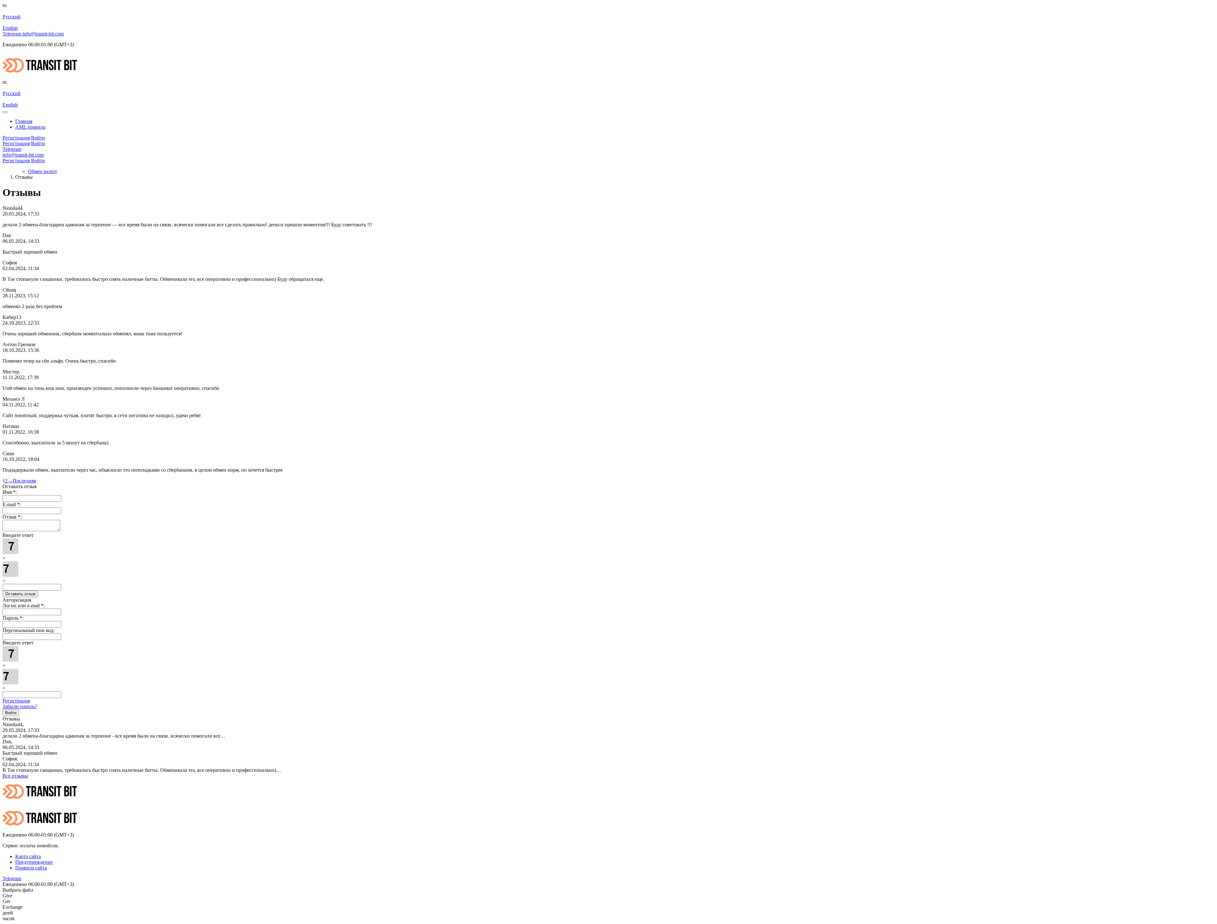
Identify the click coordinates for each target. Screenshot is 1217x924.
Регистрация (16, 700)
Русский (12, 16)
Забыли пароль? (20, 706)
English (10, 28)
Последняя (24, 480)
